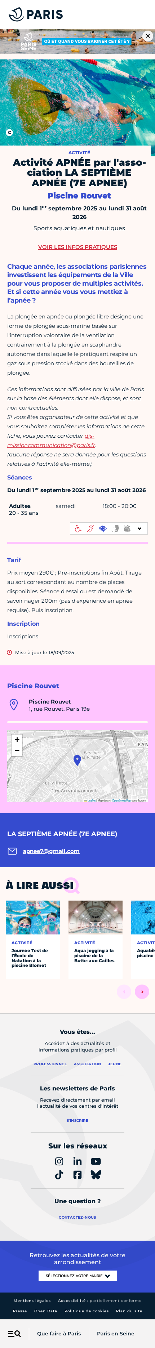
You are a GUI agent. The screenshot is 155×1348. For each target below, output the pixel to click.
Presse (20, 1311)
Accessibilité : (100, 1300)
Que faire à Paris (59, 1333)
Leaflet (91, 800)
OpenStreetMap (121, 800)
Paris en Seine (115, 1333)
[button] (77, 760)
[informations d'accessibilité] (109, 528)
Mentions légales (32, 1300)
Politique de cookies (87, 1311)
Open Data (45, 1311)
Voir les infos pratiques (77, 247)
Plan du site (129, 1311)
